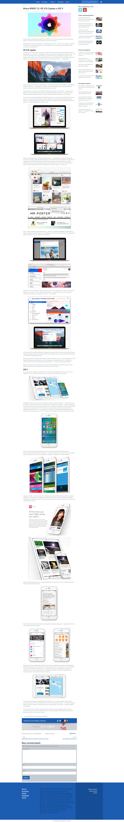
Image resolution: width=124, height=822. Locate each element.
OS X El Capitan (37, 716)
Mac (59, 799)
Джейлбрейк (60, 2)
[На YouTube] (85, 10)
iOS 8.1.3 (66, 791)
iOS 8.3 (48, 794)
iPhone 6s (70, 796)
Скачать (67, 2)
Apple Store (54, 789)
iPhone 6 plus (62, 796)
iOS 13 (58, 794)
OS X (56, 802)
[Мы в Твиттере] (80, 10)
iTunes (49, 799)
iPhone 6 (54, 796)
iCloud (46, 791)
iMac (51, 791)
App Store (70, 789)
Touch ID (50, 804)
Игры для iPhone (53, 807)
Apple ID (47, 789)
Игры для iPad (44, 807)
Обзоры (52, 2)
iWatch (54, 799)
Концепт (69, 807)
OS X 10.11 (30, 716)
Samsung (71, 802)
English (95, 792)
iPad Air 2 (69, 794)
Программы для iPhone (60, 809)
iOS (55, 791)
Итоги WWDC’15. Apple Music (70, 738)
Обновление (43, 809)
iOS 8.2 (42, 794)
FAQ (41, 791)
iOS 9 (26, 716)
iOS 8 (60, 791)
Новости (38, 2)
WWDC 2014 (57, 804)
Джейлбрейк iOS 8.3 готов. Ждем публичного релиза (35, 738)
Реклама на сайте (92, 789)
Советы (56, 812)
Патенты (51, 809)
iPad (63, 794)
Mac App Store (66, 799)
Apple (42, 789)
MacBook (43, 802)
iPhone (48, 796)
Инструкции (44, 2)
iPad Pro (42, 796)
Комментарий (26, 749)
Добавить (26, 777)
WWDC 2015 (45, 716)
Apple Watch (62, 789)
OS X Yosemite (63, 802)
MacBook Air (50, 802)
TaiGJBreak (43, 804)
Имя (24, 765)
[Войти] (101, 2)
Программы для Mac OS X (46, 812)
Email (24, 771)
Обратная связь (93, 791)
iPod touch (43, 799)
